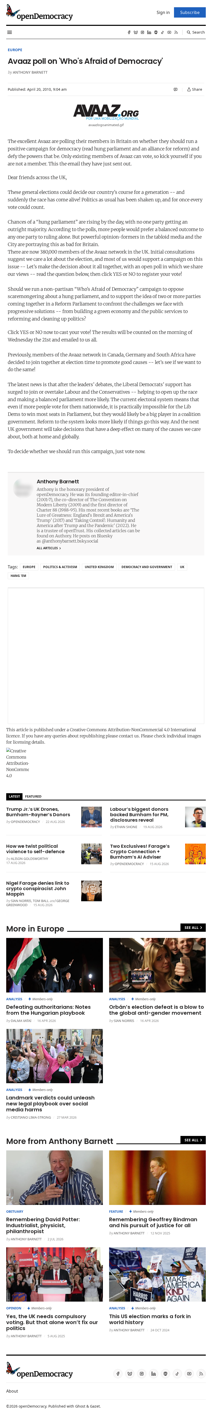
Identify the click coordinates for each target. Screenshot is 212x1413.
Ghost (80, 1406)
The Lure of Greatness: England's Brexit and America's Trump (88, 515)
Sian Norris (21, 900)
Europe (15, 49)
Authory (63, 535)
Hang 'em (18, 576)
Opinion (13, 1308)
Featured (33, 796)
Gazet (95, 1406)
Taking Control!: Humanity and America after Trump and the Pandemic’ (86, 523)
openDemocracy (25, 821)
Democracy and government (147, 567)
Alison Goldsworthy (29, 858)
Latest (14, 796)
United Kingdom (99, 567)
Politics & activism (60, 567)
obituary (14, 1211)
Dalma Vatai (21, 1020)
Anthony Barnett (30, 72)
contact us (129, 735)
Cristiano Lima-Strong (31, 1117)
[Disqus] (106, 656)
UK (182, 567)
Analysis (14, 999)
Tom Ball (41, 900)
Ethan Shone (126, 826)
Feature (116, 1211)
